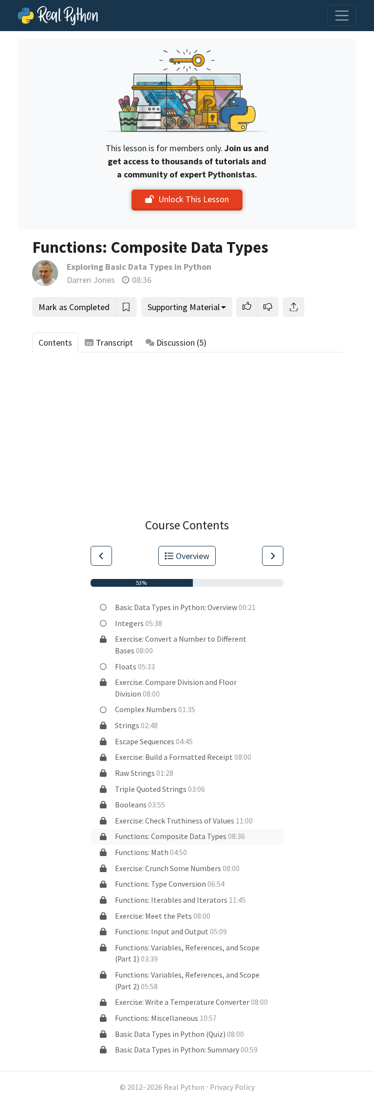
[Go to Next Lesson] (272, 556)
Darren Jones (91, 279)
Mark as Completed (74, 307)
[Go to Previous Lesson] (101, 556)
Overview (192, 555)
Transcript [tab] (114, 342)
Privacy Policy (232, 1087)
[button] (247, 307)
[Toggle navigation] (341, 15)
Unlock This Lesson (193, 199)
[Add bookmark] (126, 307)
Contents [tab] (55, 342)
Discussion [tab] (181, 342)
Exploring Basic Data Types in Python (139, 266)
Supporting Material (184, 307)
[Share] (293, 307)
